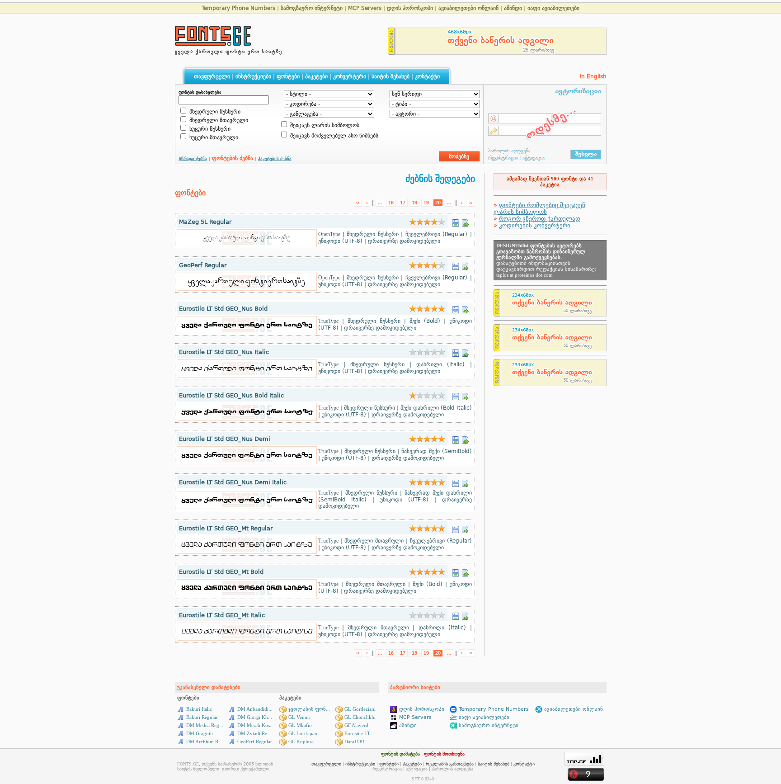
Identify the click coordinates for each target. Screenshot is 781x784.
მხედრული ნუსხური (214, 112)
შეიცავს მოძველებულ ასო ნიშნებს (333, 135)
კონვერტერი (349, 76)
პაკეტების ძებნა (275, 158)
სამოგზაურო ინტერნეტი (312, 8)
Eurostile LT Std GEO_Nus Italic (224, 352)
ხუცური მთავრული (213, 137)
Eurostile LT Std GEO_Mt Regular (226, 528)
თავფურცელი (212, 76)
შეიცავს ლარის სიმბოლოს (323, 125)
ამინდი (513, 8)
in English (593, 76)
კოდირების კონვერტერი (534, 225)
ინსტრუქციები (253, 76)
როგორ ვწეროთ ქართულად (539, 218)
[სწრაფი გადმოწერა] (455, 220)
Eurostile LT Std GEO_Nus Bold (223, 308)
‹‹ (358, 202)
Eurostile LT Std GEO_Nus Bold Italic (231, 395)
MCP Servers (365, 8)
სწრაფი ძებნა (193, 158)
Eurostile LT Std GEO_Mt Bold (221, 571)
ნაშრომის (539, 252)
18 (414, 202)
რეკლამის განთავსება (450, 763)
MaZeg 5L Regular (205, 221)
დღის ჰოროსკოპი (410, 8)
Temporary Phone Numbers (238, 8)
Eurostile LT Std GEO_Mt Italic (222, 615)
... (380, 202)
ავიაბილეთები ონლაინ (468, 8)
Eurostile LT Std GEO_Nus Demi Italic (233, 482)
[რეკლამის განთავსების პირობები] (391, 52)
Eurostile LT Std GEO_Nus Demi (224, 438)
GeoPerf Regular (202, 265)
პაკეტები (316, 76)
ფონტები (288, 76)
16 (391, 202)
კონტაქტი (427, 76)
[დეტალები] (465, 220)
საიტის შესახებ (390, 76)
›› (471, 202)
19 (426, 202)
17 (402, 202)
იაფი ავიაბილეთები (553, 8)
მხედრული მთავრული (218, 120)
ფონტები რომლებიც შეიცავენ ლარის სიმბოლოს (539, 208)
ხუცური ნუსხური (209, 129)
